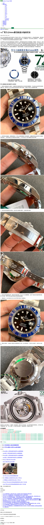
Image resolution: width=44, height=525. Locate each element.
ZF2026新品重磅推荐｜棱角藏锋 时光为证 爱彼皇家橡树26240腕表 (16, 502)
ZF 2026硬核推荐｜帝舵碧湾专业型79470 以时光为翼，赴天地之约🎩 (17, 504)
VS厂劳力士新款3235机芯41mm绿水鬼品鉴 (12, 447)
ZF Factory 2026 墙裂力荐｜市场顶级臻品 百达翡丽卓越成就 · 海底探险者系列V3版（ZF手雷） (22, 503)
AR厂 (6, 5)
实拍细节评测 (7, 429)
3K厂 (6, 12)
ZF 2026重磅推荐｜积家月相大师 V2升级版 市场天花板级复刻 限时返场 (17, 493)
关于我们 (4, 24)
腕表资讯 (4, 21)
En (3, 25)
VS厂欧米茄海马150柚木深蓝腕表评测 (11, 445)
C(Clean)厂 (7, 18)
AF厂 (6, 11)
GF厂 (6, 7)
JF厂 (6, 6)
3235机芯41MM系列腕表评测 (10, 431)
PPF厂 (6, 13)
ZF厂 (6, 17)
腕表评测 (4, 4)
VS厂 (6, 16)
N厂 (6, 15)
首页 (4, 3)
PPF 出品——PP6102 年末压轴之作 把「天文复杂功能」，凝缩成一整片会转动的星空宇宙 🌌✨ (22, 499)
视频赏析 (4, 23)
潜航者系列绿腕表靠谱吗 (9, 432)
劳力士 (4, 441)
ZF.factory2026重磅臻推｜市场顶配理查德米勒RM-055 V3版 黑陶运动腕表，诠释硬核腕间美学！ (22, 498)
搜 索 (12, 27)
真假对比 (4, 22)
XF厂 (6, 10)
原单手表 (7, 19)
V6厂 (6, 9)
